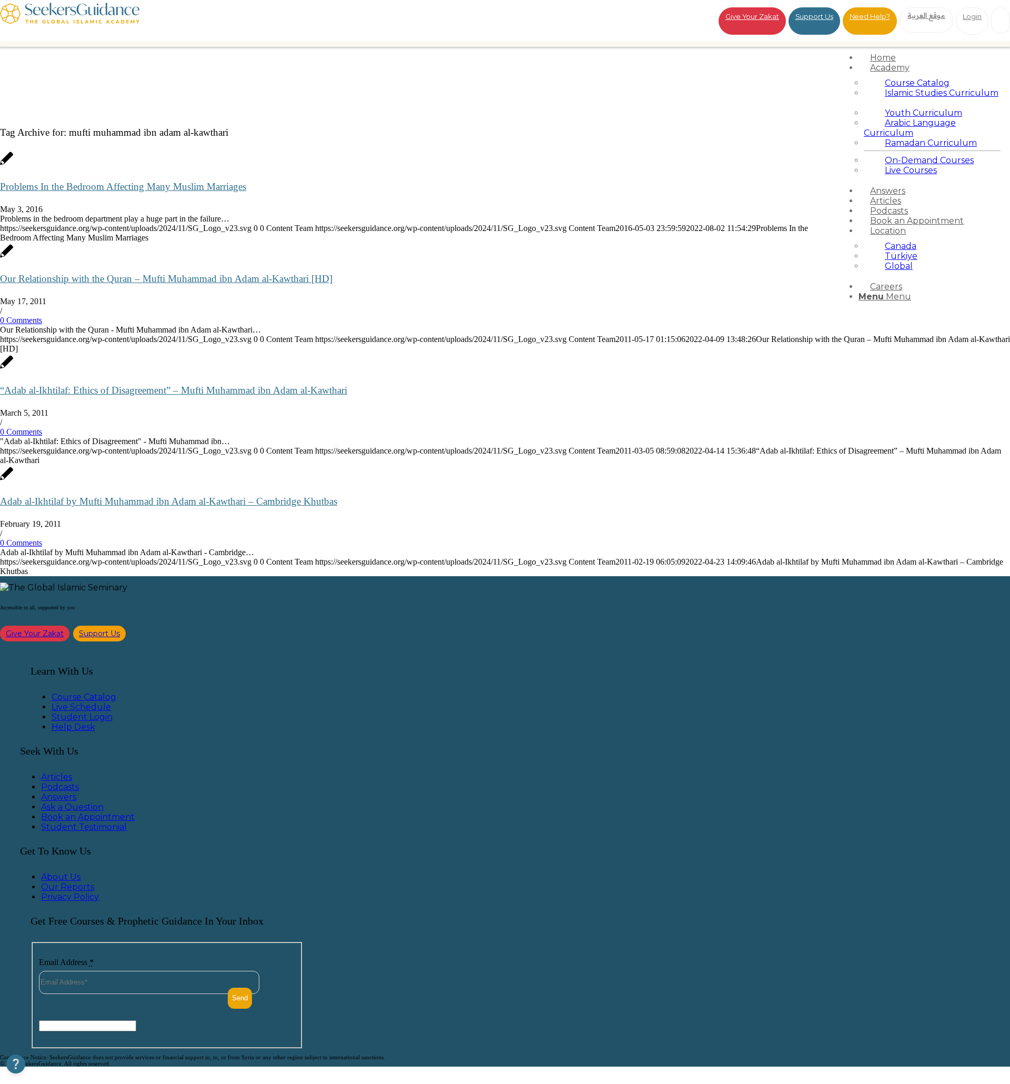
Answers (58, 797)
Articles (56, 777)
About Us (60, 877)
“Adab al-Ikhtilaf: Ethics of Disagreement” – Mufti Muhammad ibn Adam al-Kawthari (173, 390)
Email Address (66, 962)
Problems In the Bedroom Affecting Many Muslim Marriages (123, 186)
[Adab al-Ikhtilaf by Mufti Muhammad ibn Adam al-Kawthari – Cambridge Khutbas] (6, 479)
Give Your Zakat (752, 16)
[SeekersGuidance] (69, 21)
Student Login (82, 717)
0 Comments (21, 320)
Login (972, 16)
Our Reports (67, 887)
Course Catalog (84, 697)
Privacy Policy (70, 897)
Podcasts (60, 787)
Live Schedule (81, 707)
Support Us (814, 16)
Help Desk (73, 727)
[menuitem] (932, 58)
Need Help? (870, 16)
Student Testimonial (84, 827)
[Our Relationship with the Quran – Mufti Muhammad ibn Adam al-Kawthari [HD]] (6, 256)
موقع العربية (926, 15)
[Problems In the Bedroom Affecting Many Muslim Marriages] (6, 163)
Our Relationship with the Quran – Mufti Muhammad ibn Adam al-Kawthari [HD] (166, 278)
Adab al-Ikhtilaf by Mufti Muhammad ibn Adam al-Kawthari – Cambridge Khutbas (168, 501)
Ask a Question (72, 807)
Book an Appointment (88, 817)
